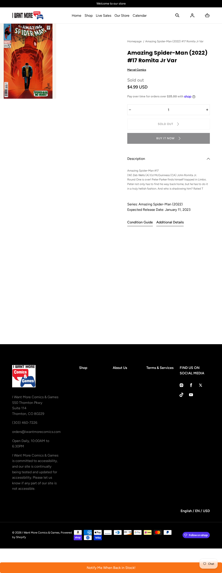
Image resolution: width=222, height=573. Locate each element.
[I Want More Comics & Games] (28, 15)
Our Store (121, 15)
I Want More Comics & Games (40, 532)
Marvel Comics (136, 69)
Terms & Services (159, 368)
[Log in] (192, 15)
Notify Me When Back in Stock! (111, 568)
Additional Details (170, 222)
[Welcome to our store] (111, 3)
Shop (89, 15)
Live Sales (103, 15)
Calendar (140, 15)
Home (76, 15)
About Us (120, 368)
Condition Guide (140, 222)
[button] (177, 15)
